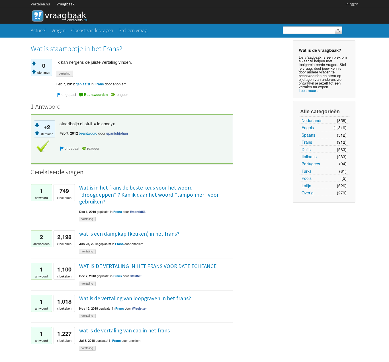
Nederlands (312, 120)
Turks (307, 171)
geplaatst (83, 83)
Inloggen (352, 4)
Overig (308, 193)
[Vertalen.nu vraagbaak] (61, 15)
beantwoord (88, 133)
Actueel (38, 30)
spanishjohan (117, 133)
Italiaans (309, 156)
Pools (307, 178)
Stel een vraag (133, 30)
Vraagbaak (66, 4)
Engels (308, 127)
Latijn (306, 185)
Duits (306, 149)
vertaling (64, 73)
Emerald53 (138, 211)
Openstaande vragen (92, 30)
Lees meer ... (310, 90)
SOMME (136, 276)
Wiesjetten (140, 308)
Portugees (311, 163)
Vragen (58, 30)
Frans (307, 142)
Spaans (308, 135)
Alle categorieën (320, 111)
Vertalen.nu (40, 4)
